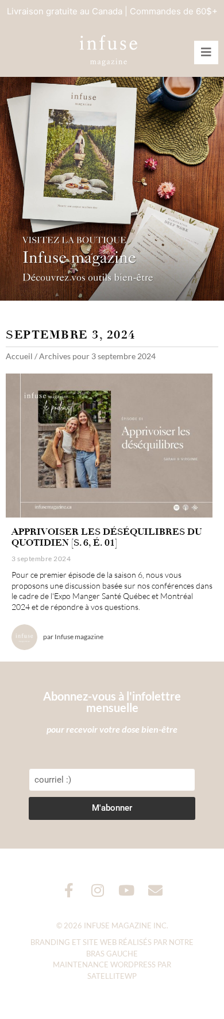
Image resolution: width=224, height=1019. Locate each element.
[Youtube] (126, 890)
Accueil (19, 356)
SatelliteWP (112, 976)
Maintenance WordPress (104, 964)
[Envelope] (155, 890)
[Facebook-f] (69, 890)
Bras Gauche (112, 953)
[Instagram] (98, 890)
